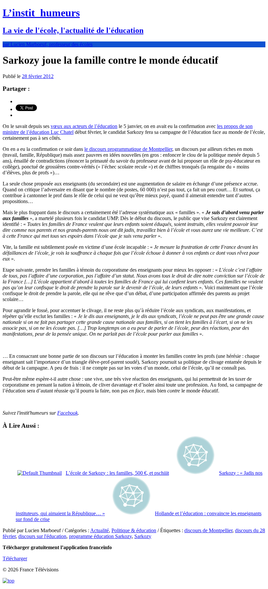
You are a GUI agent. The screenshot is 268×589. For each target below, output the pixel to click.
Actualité (99, 530)
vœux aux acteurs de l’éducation (84, 126)
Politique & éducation (133, 530)
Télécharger (15, 558)
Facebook (67, 413)
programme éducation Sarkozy (100, 536)
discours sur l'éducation (42, 536)
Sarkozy (142, 536)
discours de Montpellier (208, 530)
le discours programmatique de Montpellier (128, 149)
